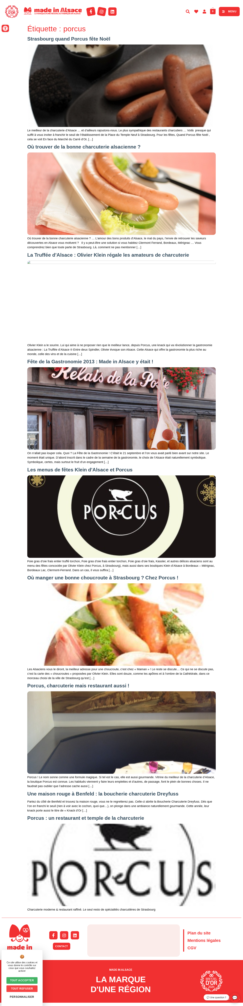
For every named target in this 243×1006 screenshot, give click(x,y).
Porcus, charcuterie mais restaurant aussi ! (78, 685)
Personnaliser (22, 996)
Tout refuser (22, 988)
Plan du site (199, 933)
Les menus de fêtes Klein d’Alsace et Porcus (80, 469)
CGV (191, 948)
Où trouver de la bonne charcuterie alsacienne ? (84, 147)
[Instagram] (101, 11)
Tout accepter (22, 980)
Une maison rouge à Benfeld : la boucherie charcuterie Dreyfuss (103, 793)
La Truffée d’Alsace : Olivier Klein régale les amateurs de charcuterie (108, 255)
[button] (5, 28)
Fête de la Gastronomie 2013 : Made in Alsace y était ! (90, 361)
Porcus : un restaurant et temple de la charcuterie (85, 818)
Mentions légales (204, 940)
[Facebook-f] (91, 11)
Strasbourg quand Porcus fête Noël (68, 39)
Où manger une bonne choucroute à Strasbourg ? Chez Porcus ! (102, 577)
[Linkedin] (112, 11)
